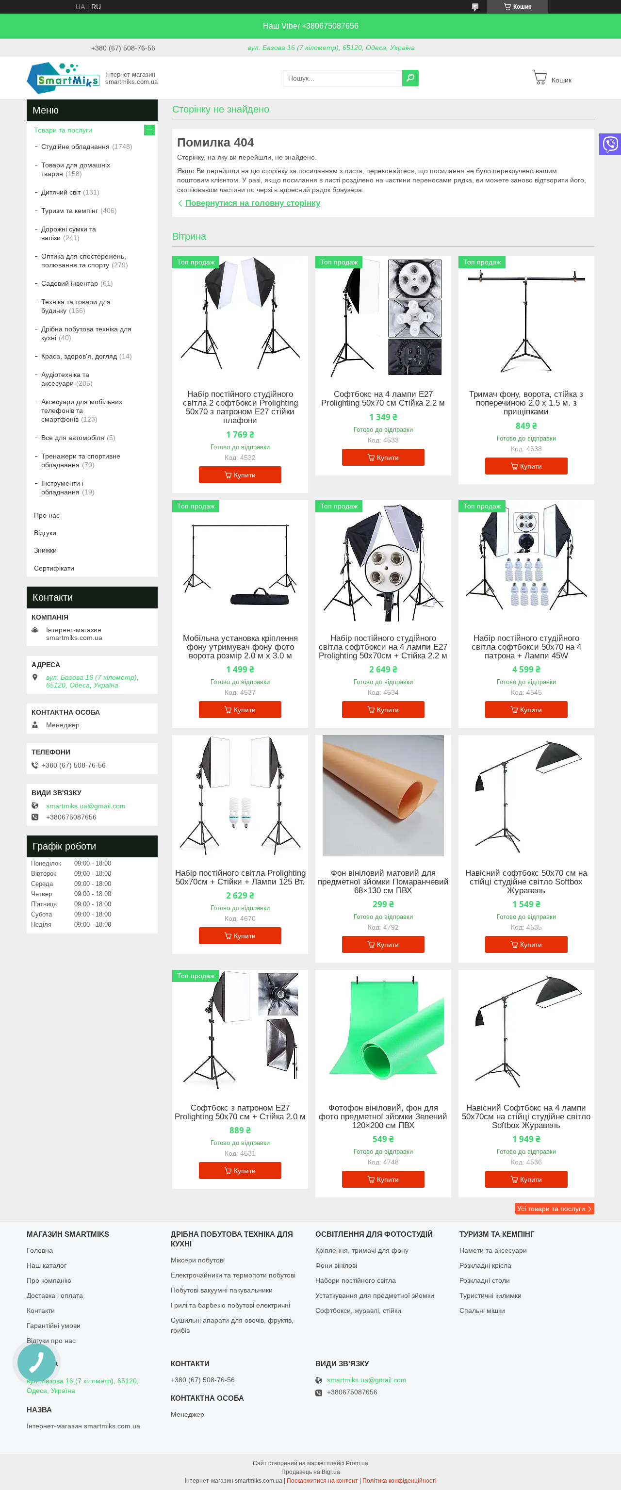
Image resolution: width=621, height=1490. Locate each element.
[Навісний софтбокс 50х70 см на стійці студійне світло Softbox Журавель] (526, 795)
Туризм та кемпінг (69, 210)
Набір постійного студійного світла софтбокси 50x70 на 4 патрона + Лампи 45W (526, 647)
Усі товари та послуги (551, 1208)
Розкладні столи (484, 1280)
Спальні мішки (482, 1310)
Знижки (45, 550)
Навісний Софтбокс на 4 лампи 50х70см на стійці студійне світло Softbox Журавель (526, 1117)
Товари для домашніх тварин (75, 169)
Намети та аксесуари (493, 1250)
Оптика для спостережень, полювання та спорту (83, 260)
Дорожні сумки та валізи (68, 233)
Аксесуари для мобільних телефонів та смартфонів (81, 410)
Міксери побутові (198, 1260)
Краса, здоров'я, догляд (79, 356)
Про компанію (49, 1280)
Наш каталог (46, 1265)
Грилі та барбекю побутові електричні (230, 1305)
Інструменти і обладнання (62, 487)
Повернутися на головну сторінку (252, 203)
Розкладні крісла (485, 1265)
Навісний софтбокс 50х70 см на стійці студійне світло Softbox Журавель (526, 882)
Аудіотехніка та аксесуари (65, 379)
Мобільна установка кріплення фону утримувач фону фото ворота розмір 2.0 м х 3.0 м (240, 647)
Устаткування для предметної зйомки (374, 1295)
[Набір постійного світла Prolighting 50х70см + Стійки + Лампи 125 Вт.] (240, 795)
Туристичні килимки (490, 1295)
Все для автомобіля (72, 438)
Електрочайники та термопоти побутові (233, 1275)
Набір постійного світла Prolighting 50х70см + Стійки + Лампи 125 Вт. (240, 877)
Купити (245, 475)
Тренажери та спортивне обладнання (80, 460)
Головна (40, 1250)
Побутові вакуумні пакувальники (222, 1290)
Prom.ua (357, 1463)
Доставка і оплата (55, 1295)
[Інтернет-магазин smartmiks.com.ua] (63, 78)
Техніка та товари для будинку (76, 306)
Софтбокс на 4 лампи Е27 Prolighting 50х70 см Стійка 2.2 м (383, 399)
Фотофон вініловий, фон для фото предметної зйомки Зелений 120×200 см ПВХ (383, 1117)
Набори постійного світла (355, 1280)
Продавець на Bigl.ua (310, 1472)
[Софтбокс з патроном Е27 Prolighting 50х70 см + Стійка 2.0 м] (240, 1030)
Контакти (41, 1310)
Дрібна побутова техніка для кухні (86, 333)
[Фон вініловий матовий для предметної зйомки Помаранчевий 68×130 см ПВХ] (383, 795)
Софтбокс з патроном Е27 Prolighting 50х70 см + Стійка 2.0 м (240, 1112)
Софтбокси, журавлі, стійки (358, 1310)
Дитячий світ (61, 192)
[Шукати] (410, 78)
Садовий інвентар (69, 283)
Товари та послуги (63, 130)
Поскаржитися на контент (322, 1480)
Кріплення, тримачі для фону (362, 1250)
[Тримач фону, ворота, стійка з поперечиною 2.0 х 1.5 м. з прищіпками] (526, 316)
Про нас (47, 515)
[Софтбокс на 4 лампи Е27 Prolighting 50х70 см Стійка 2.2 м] (383, 316)
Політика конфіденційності (399, 1480)
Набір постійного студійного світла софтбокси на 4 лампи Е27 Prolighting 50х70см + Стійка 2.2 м (383, 647)
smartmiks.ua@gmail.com (86, 806)
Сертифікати (54, 568)
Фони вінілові (336, 1265)
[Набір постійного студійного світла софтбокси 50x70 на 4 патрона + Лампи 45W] (526, 561)
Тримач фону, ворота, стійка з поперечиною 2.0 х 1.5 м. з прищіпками (526, 403)
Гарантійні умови (54, 1325)
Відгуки (45, 533)
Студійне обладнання (75, 146)
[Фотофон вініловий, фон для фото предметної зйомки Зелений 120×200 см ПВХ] (383, 1030)
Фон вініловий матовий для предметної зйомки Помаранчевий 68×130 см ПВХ (383, 882)
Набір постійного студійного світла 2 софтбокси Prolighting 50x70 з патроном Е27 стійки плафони (240, 407)
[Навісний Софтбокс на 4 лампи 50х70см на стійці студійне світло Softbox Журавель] (526, 1030)
